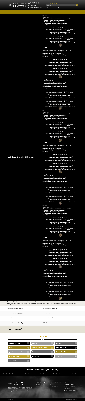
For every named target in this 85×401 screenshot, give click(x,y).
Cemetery (19, 6)
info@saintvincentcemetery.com (36, 7)
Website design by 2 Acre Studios (71, 399)
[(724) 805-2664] (28, 5)
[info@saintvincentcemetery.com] (28, 7)
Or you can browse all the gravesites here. (56, 7)
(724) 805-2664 (33, 5)
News (23, 12)
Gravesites (66, 12)
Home (17, 12)
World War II (49, 318)
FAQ (59, 12)
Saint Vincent (19, 3)
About (53, 12)
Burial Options (32, 12)
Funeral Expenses (44, 12)
